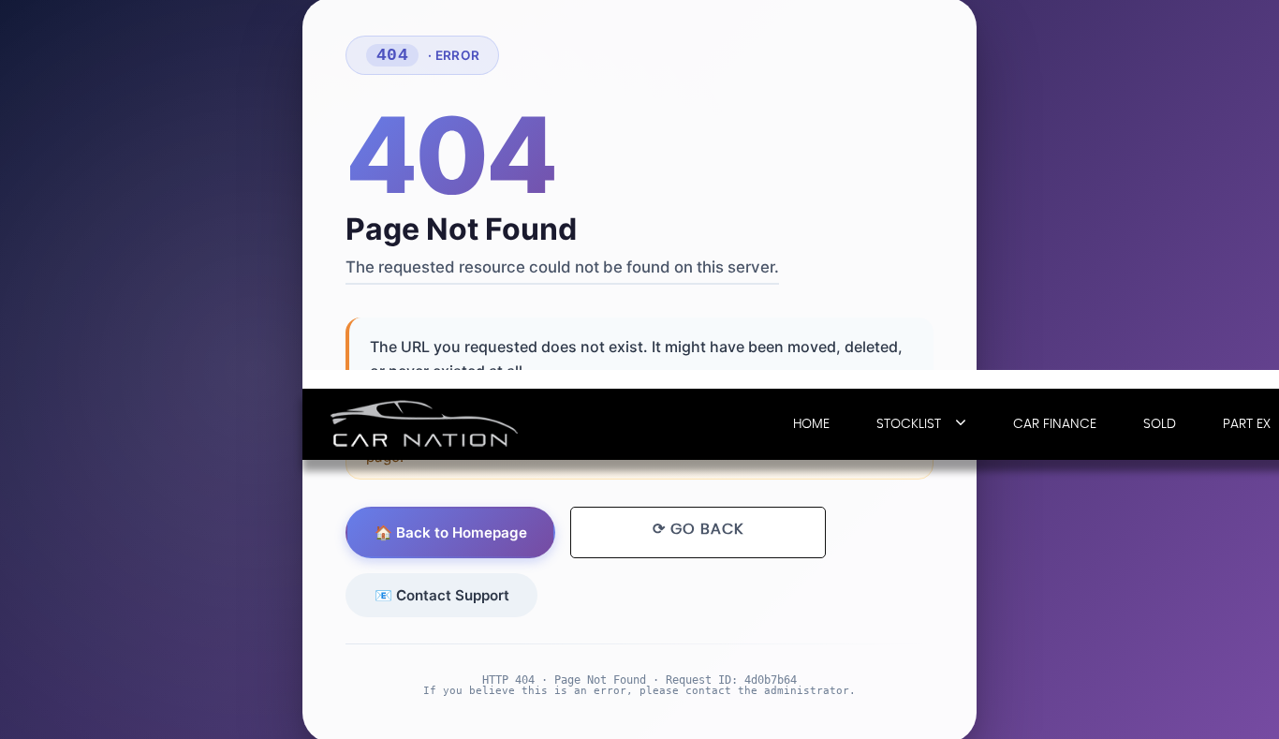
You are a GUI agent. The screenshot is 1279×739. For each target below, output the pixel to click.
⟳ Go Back (698, 529)
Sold (1159, 424)
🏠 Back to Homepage (451, 532)
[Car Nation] (424, 423)
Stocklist (908, 424)
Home (811, 424)
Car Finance (1054, 424)
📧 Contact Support (442, 594)
